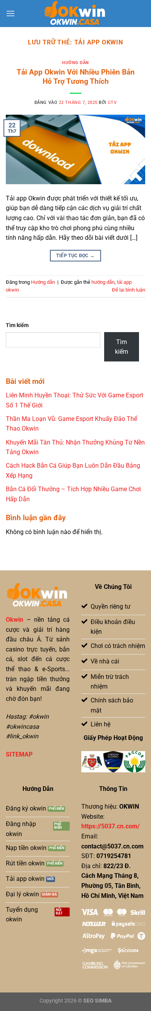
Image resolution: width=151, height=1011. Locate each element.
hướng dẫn (103, 282)
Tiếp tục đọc (75, 255)
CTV (112, 102)
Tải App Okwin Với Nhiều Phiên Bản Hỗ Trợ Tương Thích (76, 77)
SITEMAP (19, 754)
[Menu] (10, 13)
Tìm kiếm (17, 325)
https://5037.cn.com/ (110, 826)
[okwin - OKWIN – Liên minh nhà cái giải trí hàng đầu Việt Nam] (75, 13)
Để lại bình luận (128, 290)
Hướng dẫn (75, 62)
